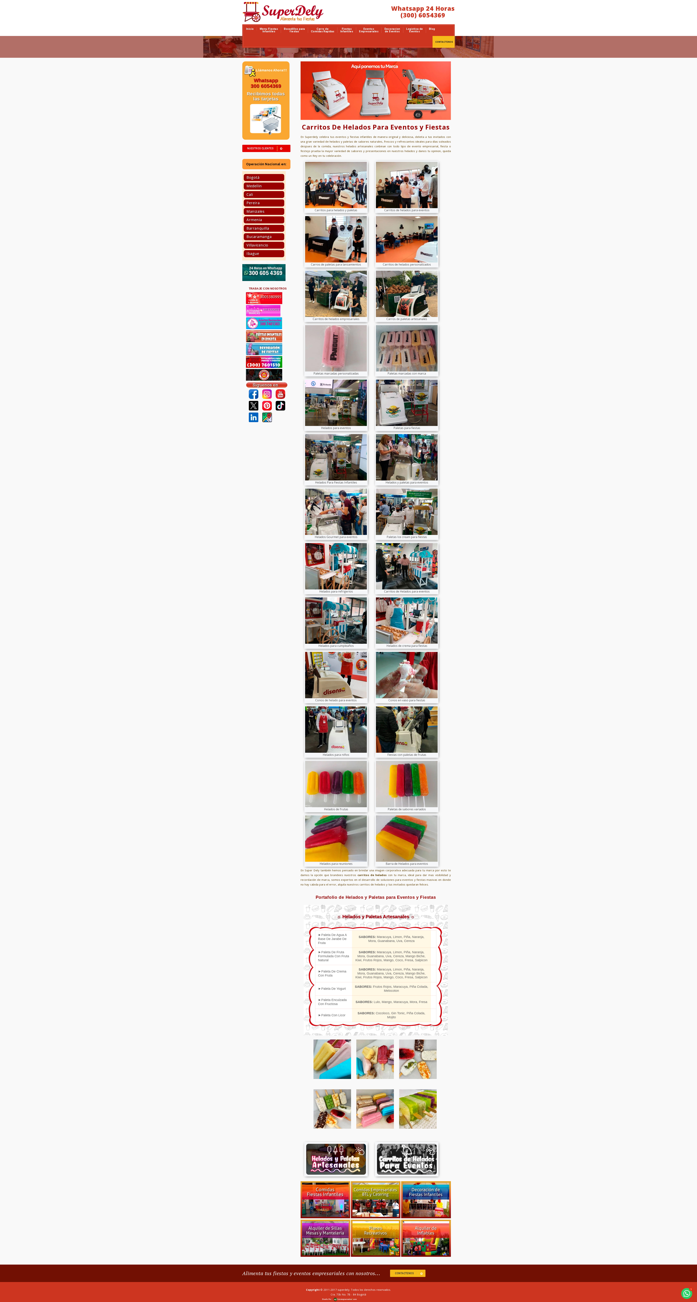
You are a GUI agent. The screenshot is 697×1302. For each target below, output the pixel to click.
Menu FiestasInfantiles (269, 30)
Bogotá (253, 177)
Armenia (254, 219)
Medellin (254, 185)
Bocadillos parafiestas (294, 30)
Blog (432, 29)
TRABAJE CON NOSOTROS (268, 288)
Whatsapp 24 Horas (423, 8)
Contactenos (444, 42)
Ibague (252, 253)
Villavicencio (257, 245)
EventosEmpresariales (368, 30)
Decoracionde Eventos (392, 30)
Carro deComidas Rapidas (322, 30)
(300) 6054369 (423, 15)
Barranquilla (257, 228)
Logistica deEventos (414, 30)
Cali (249, 194)
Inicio (250, 29)
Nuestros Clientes (260, 148)
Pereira (253, 202)
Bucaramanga (259, 236)
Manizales (255, 211)
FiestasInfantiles (346, 30)
